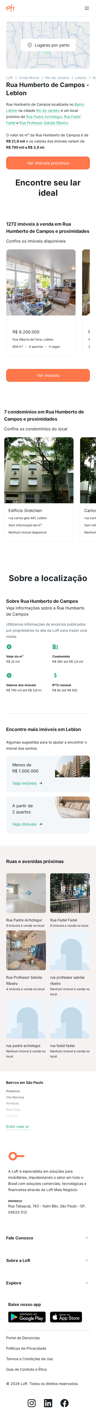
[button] (48, 1238)
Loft (9, 77)
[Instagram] (32, 1404)
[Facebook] (64, 1404)
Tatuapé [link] (12, 1116)
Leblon (81, 77)
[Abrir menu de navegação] (87, 8)
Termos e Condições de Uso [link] (29, 1359)
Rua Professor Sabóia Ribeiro (43, 123)
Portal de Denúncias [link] (23, 1338)
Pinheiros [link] (13, 1091)
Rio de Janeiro (57, 77)
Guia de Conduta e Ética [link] (26, 1369)
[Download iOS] (66, 1318)
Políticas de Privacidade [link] (26, 1348)
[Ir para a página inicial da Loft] (12, 8)
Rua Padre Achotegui (44, 116)
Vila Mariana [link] (15, 1097)
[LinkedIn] (48, 1404)
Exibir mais (15, 1126)
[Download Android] (27, 1318)
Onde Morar (29, 77)
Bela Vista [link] (13, 1109)
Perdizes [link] (12, 1103)
